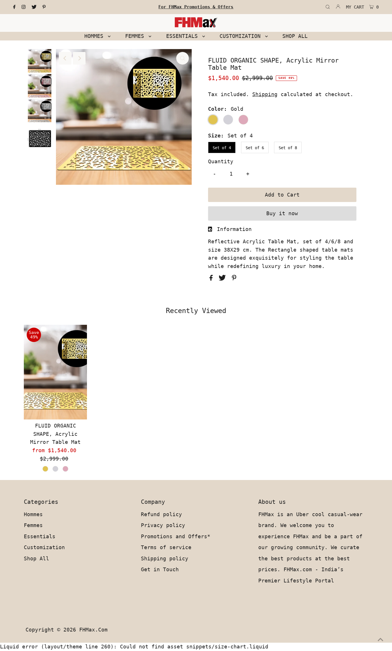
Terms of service (166, 547)
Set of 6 (255, 147)
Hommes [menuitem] (95, 36)
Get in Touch (160, 569)
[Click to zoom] (182, 58)
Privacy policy (163, 525)
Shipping (264, 94)
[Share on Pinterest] (234, 279)
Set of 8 (288, 147)
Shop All (36, 558)
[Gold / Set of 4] (45, 469)
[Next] (79, 58)
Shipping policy (164, 558)
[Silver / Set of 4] (55, 469)
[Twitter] (34, 7)
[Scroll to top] (380, 639)
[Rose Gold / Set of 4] (65, 469)
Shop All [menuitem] (295, 36)
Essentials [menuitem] (183, 36)
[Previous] (65, 58)
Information (234, 229)
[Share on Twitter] (224, 279)
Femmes (33, 525)
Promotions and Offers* (175, 536)
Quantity (220, 161)
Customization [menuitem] (242, 36)
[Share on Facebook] (212, 279)
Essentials (39, 536)
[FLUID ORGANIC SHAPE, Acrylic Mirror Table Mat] (55, 372)
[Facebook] (14, 7)
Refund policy (161, 514)
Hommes (33, 514)
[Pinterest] (44, 7)
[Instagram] (23, 7)
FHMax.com (93, 630)
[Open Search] (327, 7)
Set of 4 (222, 147)
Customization (44, 547)
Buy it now (282, 213)
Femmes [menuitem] (136, 36)
